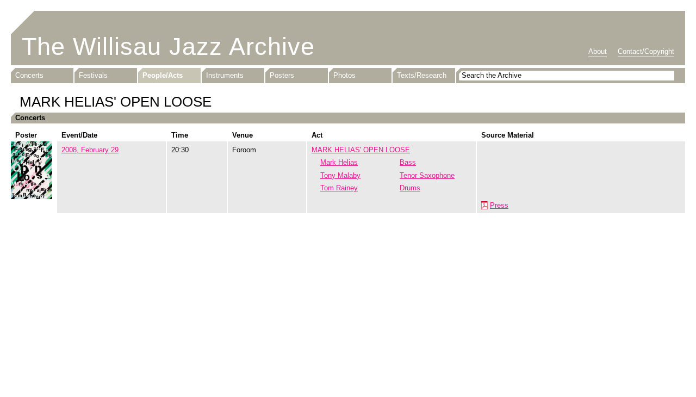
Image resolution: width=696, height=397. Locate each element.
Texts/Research (421, 75)
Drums (410, 188)
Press (499, 205)
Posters (282, 75)
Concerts (29, 75)
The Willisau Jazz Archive (168, 46)
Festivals (93, 75)
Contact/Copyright (646, 51)
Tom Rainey (339, 188)
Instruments (225, 75)
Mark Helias (339, 162)
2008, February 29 (90, 150)
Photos (344, 75)
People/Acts (162, 75)
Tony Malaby (340, 175)
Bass (408, 162)
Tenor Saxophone (427, 175)
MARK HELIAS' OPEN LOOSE (361, 150)
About (597, 51)
